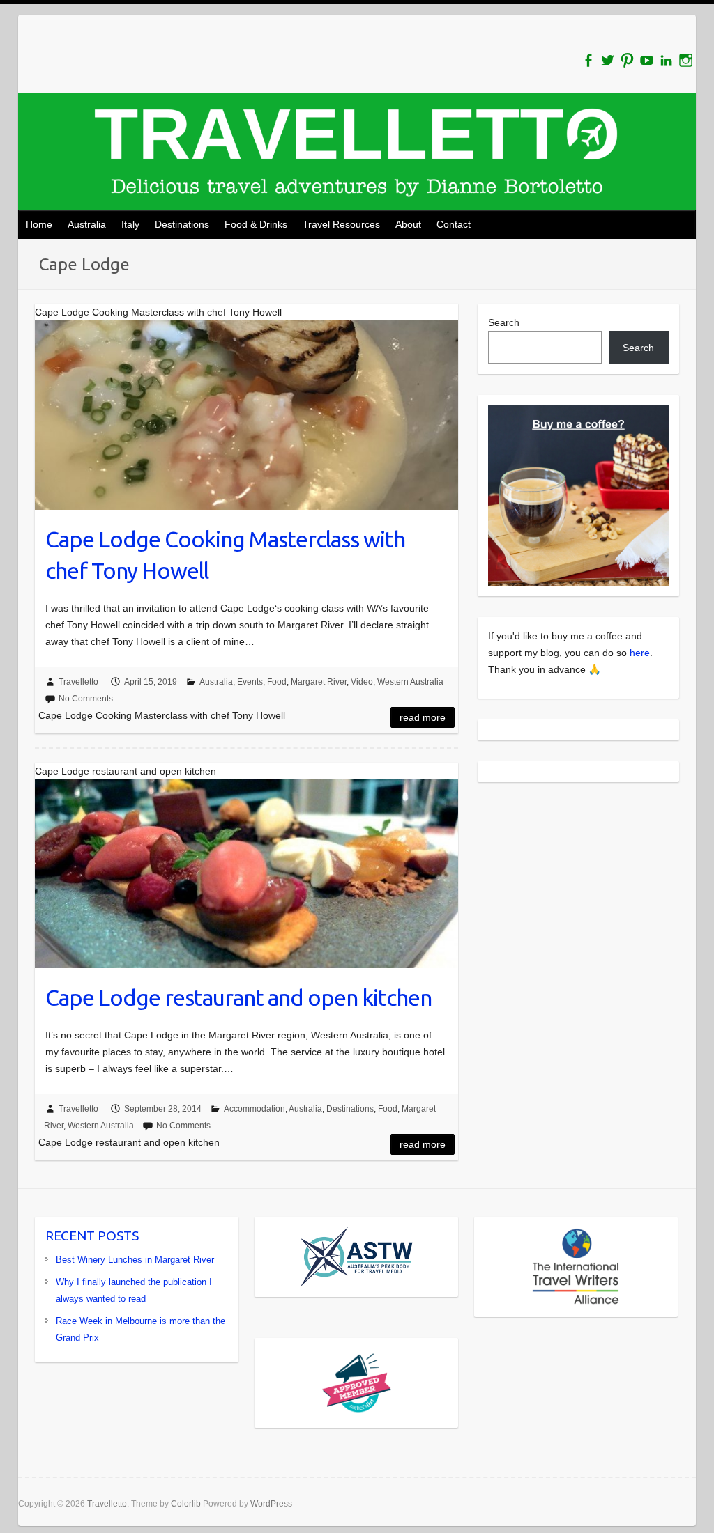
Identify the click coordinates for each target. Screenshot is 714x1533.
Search (503, 322)
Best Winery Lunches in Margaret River (135, 1259)
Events (250, 682)
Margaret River (319, 682)
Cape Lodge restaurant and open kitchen (238, 997)
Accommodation (254, 1109)
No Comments (86, 698)
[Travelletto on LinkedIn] (666, 60)
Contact (453, 224)
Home (39, 224)
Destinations (182, 224)
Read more (423, 717)
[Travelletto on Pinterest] (627, 60)
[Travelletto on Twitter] (607, 60)
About (408, 224)
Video (362, 682)
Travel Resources (341, 224)
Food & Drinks (256, 224)
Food (277, 682)
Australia (87, 224)
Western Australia (410, 682)
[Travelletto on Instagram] (685, 60)
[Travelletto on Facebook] (588, 60)
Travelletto (78, 682)
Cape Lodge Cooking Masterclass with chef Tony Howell (225, 555)
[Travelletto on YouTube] (646, 60)
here (640, 652)
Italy (130, 224)
